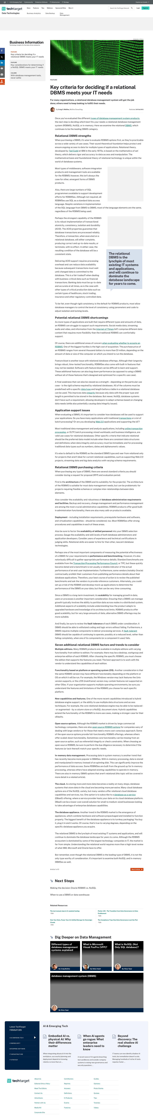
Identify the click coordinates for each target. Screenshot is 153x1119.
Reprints (67, 1084)
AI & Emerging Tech (16, 2)
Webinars (50, 8)
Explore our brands (141, 2)
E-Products (68, 1098)
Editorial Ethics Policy (42, 1084)
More (70, 8)
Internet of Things (105, 329)
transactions (125, 418)
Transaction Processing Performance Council (95, 563)
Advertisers (38, 1098)
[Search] (132, 8)
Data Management (64, 14)
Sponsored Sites (60, 8)
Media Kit (37, 1108)
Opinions (97, 1084)
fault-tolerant (130, 631)
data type (86, 389)
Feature (53, 80)
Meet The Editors (40, 1088)
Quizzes (96, 1093)
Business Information (27, 42)
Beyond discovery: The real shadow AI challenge (128, 1041)
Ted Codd (73, 151)
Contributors (68, 1079)
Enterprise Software (41, 2)
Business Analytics (34, 13)
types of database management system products (115, 118)
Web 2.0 (100, 421)
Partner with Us (40, 1103)
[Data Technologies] (12, 5)
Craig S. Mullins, (63, 109)
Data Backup (50, 13)
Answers (67, 1088)
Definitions (68, 1093)
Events (66, 1103)
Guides (96, 1079)
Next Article (136, 869)
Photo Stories (98, 1088)
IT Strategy (65, 2)
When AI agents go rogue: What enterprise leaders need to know (93, 1042)
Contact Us (38, 1093)
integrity (91, 393)
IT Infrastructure (55, 2)
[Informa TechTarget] (5, 2)
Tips (42, 8)
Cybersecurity (28, 2)
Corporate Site (39, 1112)
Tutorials (97, 1103)
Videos (96, 1108)
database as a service (125, 794)
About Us (37, 1079)
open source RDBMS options (106, 727)
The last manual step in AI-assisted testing (64, 911)
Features (36, 8)
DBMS (128, 125)
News (28, 8)
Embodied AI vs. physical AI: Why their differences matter (59, 1041)
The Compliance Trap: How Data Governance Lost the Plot (118, 920)
